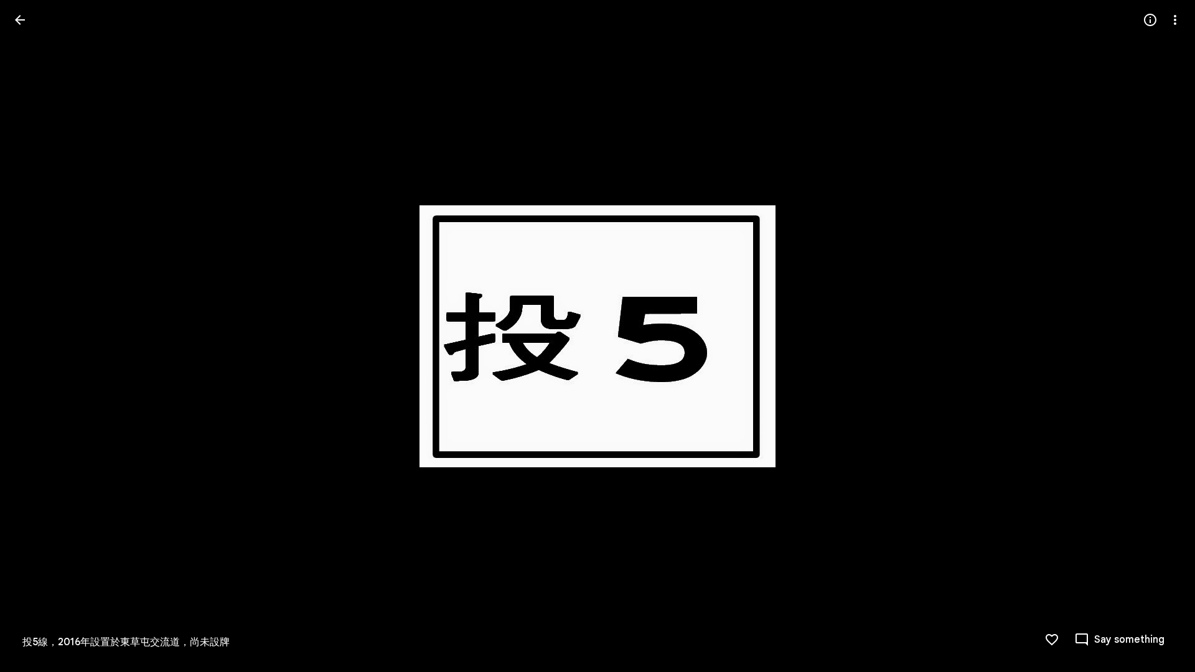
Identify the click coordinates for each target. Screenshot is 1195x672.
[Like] (1051, 639)
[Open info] (1150, 19)
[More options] (1175, 19)
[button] (34, 336)
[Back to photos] (20, 20)
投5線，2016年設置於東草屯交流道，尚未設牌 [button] (126, 642)
